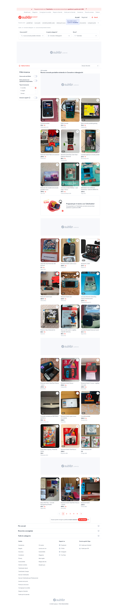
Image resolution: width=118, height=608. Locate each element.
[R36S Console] (70, 113)
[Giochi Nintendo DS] (90, 440)
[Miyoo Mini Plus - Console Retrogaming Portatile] (50, 493)
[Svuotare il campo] (43, 36)
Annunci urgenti (23, 97)
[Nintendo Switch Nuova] (70, 374)
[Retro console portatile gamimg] (90, 113)
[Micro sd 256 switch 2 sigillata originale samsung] (70, 320)
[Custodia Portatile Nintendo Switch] (90, 320)
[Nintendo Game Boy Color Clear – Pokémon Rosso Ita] (70, 145)
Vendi (96, 17)
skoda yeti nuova (61, 23)
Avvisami (83, 519)
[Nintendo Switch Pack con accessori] (50, 145)
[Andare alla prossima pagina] (81, 513)
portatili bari (30, 23)
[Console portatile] (50, 113)
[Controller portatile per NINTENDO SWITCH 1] (50, 407)
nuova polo (37, 23)
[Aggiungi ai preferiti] (57, 100)
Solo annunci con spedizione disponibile (25, 80)
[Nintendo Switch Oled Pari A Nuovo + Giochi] (70, 493)
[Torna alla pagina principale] (28, 17)
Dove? (75, 32)
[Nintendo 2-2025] (90, 254)
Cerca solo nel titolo (25, 76)
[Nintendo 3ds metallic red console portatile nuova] (50, 178)
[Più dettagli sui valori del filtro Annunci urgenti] (29, 97)
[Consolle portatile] (90, 407)
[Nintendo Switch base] (50, 287)
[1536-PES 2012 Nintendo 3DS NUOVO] (50, 254)
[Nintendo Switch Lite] (70, 287)
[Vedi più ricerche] (98, 22)
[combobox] (32, 36)
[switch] (35, 76)
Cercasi (22, 93)
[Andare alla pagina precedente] (59, 513)
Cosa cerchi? (23, 32)
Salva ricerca (25, 66)
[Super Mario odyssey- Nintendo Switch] (50, 440)
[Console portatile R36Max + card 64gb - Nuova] (70, 178)
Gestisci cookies (22, 565)
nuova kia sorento (81, 23)
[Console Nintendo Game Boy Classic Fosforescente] (90, 287)
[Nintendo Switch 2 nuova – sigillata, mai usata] (90, 374)
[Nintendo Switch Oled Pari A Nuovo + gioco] (50, 374)
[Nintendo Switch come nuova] (70, 254)
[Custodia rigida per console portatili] (90, 145)
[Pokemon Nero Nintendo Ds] (50, 320)
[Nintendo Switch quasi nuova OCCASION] (70, 407)
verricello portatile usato (48, 23)
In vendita (23, 88)
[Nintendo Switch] (90, 493)
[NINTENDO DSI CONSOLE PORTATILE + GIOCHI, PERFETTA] (90, 178)
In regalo (23, 90)
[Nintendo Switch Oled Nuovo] (70, 440)
